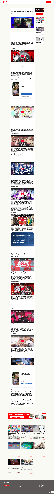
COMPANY (28, 1)
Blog (44, 1)
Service (32, 1)
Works (35, 1)
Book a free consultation (17, 242)
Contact (48, 1)
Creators (40, 1)
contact (39, 14)
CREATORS (20, 486)
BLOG (19, 487)
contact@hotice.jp (41, 486)
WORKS (20, 485)
